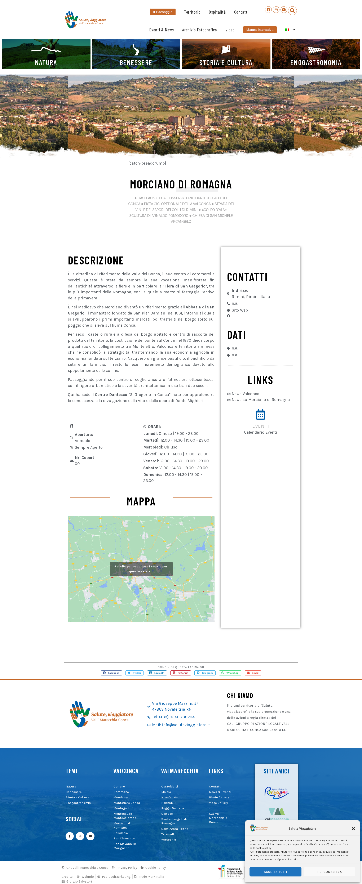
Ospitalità (217, 11)
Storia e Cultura (77, 797)
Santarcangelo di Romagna (174, 821)
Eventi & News (161, 29)
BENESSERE (136, 62)
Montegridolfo (124, 808)
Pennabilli (168, 803)
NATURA (46, 62)
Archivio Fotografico (199, 29)
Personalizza (329, 872)
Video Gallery (218, 803)
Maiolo (166, 792)
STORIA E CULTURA (225, 62)
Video (230, 29)
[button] (353, 829)
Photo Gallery (219, 797)
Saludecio (121, 833)
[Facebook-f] (70, 836)
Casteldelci (169, 786)
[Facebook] (268, 9)
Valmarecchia (180, 771)
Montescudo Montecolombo (125, 816)
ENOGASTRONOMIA (316, 62)
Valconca (125, 771)
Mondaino (121, 797)
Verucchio (168, 839)
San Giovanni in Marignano (125, 846)
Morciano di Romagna (122, 825)
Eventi (260, 426)
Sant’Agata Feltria (174, 829)
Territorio (192, 11)
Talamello (168, 834)
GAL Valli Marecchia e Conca (218, 818)
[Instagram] (276, 9)
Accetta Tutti (275, 872)
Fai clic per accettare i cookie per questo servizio (141, 569)
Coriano (119, 786)
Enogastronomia (78, 803)
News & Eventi (220, 792)
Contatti (241, 11)
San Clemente (124, 838)
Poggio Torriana (172, 808)
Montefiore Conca (127, 803)
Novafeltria (169, 797)
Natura (71, 786)
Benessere (74, 792)
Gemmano (121, 792)
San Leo (167, 814)
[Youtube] (284, 9)
